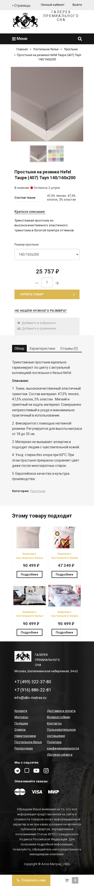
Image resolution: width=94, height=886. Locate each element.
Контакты (54, 723)
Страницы (21, 5)
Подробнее (29, 574)
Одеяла (20, 729)
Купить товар (32, 294)
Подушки (21, 723)
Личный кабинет (53, 4)
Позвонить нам (33, 880)
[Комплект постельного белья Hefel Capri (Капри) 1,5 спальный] (29, 605)
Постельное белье (46, 49)
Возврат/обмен (58, 717)
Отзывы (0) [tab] (69, 348)
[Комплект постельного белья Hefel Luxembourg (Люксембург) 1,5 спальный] (29, 547)
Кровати (20, 711)
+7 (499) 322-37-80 (32, 681)
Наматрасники (25, 736)
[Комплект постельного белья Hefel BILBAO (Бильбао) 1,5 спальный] (64, 547)
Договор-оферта (59, 754)
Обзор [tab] (19, 348)
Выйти (77, 4)
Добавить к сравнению (38, 328)
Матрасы (21, 717)
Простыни (71, 49)
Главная (22, 49)
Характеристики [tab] (42, 348)
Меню (21, 38)
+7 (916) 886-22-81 (32, 689)
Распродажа (23, 748)
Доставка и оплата (61, 711)
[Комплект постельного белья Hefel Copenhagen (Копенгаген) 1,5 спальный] (64, 605)
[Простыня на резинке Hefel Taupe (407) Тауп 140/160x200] (47, 104)
